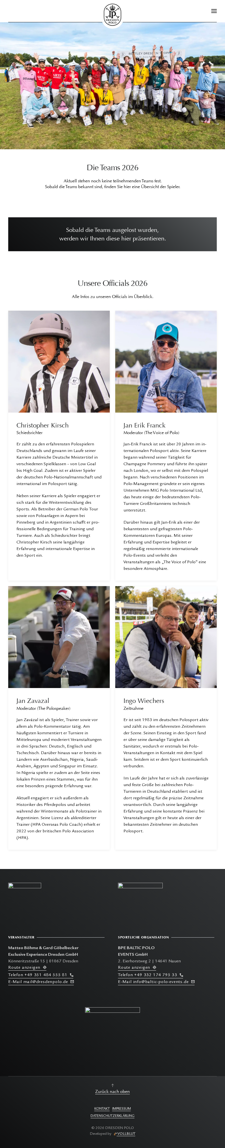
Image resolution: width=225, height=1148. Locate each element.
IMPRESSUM (121, 1109)
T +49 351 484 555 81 (39, 975)
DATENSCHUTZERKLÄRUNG (112, 1116)
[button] (214, 11)
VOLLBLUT (126, 1134)
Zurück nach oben (112, 1091)
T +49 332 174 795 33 (149, 975)
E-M (38, 982)
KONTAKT (102, 1109)
